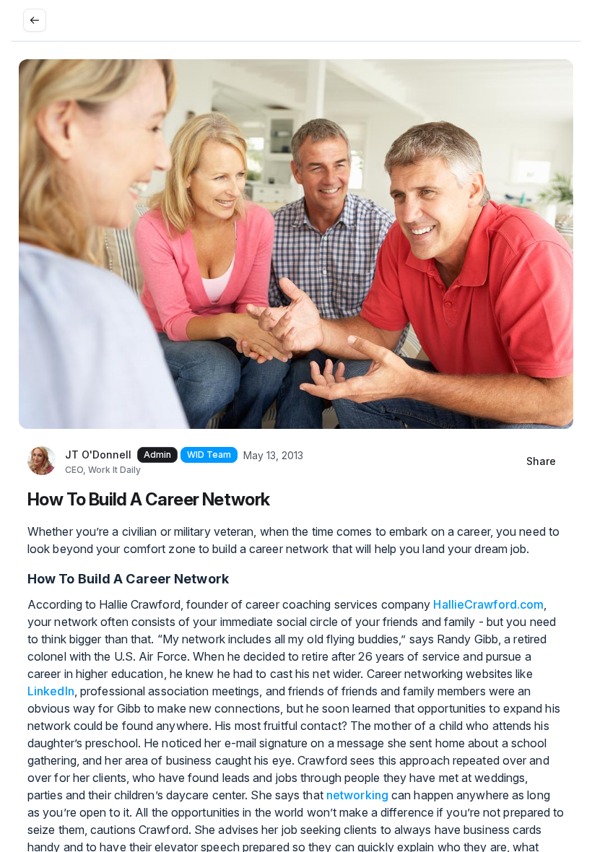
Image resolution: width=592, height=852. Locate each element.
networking (357, 795)
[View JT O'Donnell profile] (41, 461)
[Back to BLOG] (34, 20)
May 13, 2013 (273, 455)
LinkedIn (50, 691)
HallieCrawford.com (488, 604)
